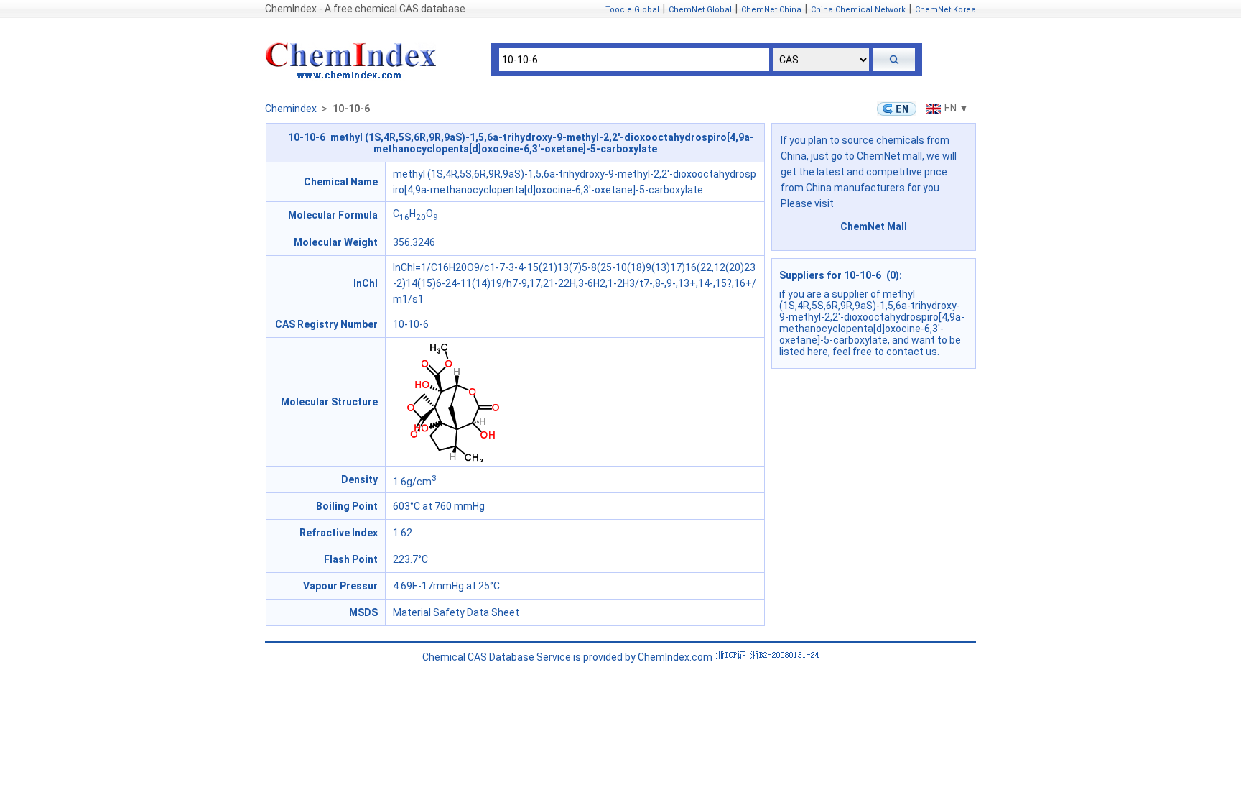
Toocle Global (632, 9)
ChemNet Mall (873, 226)
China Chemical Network (858, 9)
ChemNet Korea (945, 9)
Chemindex (291, 108)
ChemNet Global (700, 9)
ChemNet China (771, 9)
